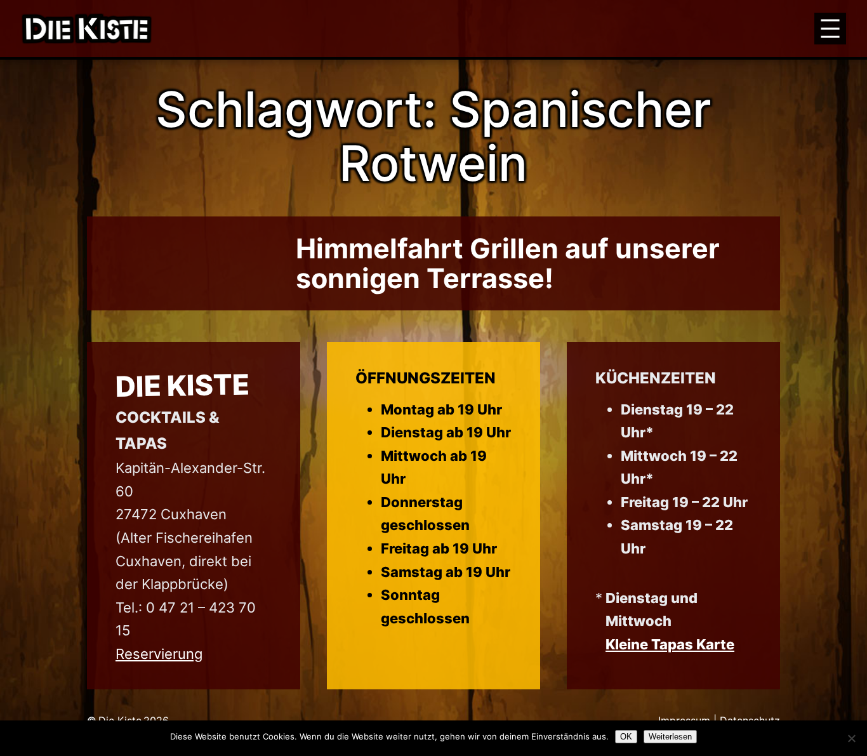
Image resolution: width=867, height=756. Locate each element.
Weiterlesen (670, 736)
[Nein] (851, 738)
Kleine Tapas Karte (670, 644)
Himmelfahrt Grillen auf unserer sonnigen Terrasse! (508, 263)
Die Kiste (182, 385)
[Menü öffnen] (830, 28)
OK (626, 736)
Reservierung (159, 654)
